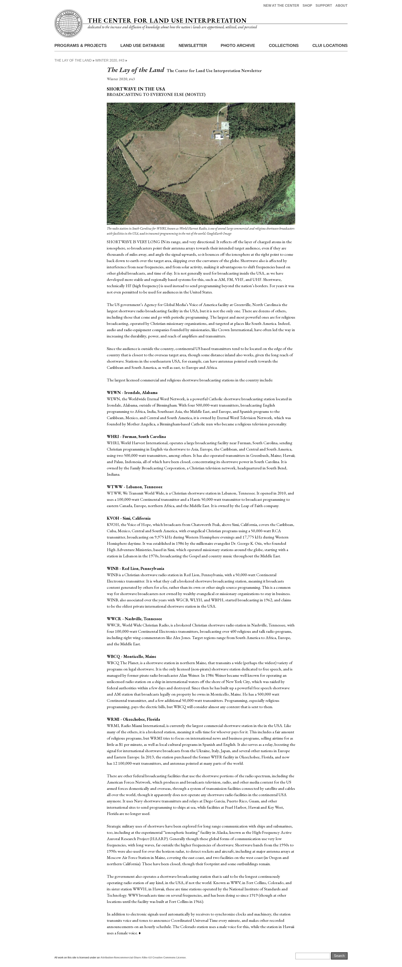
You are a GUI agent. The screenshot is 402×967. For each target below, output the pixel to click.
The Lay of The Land (73, 60)
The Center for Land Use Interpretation (167, 20)
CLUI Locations (330, 45)
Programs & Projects (80, 45)
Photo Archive (238, 45)
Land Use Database (142, 45)
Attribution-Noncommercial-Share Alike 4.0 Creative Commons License (143, 957)
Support (324, 5)
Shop (307, 5)
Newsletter (193, 45)
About (341, 5)
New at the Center (281, 5)
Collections (284, 45)
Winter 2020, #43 (109, 60)
